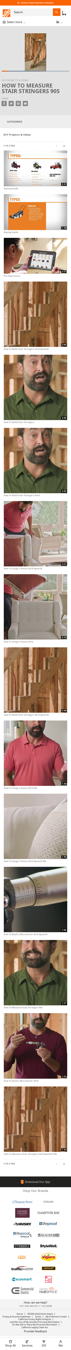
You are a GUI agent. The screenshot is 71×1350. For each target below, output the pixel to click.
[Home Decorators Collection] (22, 1213)
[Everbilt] (22, 1246)
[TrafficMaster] (22, 1268)
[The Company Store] (22, 1202)
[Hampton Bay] (49, 1213)
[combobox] (33, 12)
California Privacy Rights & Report (34, 1319)
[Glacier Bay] (49, 1235)
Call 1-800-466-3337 (29, 1306)
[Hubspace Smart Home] (49, 1290)
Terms (38, 1316)
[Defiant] (49, 1268)
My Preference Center (56, 1316)
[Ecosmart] (22, 1279)
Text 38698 (46, 1306)
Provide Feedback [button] (35, 1331)
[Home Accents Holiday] (49, 1279)
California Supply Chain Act (34, 1327)
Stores (20, 1313)
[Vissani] (49, 1202)
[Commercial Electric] (22, 1290)
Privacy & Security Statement (16, 1316)
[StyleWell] (49, 1246)
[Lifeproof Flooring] (49, 1224)
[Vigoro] (49, 1257)
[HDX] (22, 1257)
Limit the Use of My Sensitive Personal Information (34, 1322)
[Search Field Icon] (56, 12)
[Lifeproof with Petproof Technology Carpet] (22, 1235)
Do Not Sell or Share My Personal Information (34, 1324)
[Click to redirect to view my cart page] (64, 13)
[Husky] (22, 1224)
